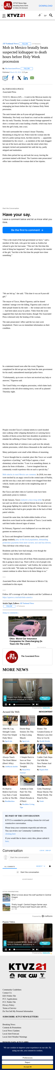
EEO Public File (9, 996)
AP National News (27, 603)
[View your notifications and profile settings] (49, 866)
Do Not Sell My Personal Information (18, 1011)
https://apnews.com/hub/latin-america (17, 597)
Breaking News (9, 1024)
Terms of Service (9, 1008)
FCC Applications (10, 999)
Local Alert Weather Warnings (15, 1037)
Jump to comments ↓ (11, 613)
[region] (27, 883)
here (7, 841)
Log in (42, 850)
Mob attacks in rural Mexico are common (19, 474)
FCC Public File (9, 1002)
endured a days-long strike (31, 500)
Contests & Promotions (12, 1027)
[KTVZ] (17, 15)
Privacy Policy (8, 1005)
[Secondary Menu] (6, 15)
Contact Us (7, 993)
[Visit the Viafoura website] (47, 916)
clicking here (10, 834)
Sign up (48, 850)
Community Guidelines (12, 990)
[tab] (10, 866)
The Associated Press (12, 68)
